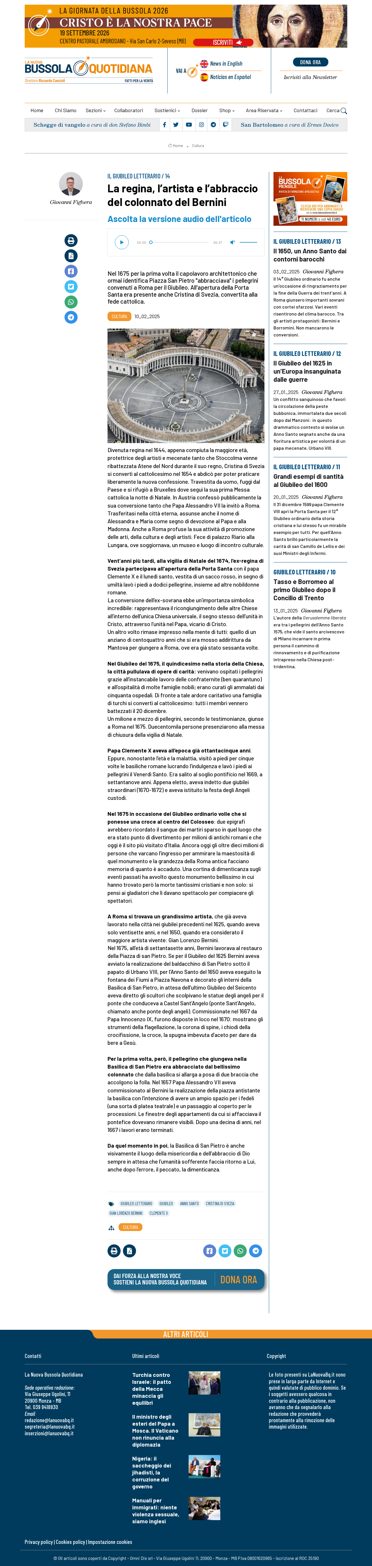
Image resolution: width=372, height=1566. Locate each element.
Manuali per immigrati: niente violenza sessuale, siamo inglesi (155, 1510)
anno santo (189, 1203)
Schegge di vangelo (59, 124)
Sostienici (165, 110)
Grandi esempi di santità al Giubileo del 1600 (308, 480)
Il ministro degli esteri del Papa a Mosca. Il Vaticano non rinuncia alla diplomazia (155, 1430)
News (226, 63)
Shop (225, 110)
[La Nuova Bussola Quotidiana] (89, 70)
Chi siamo (65, 110)
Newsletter (310, 77)
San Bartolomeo (262, 124)
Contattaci (305, 110)
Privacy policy (39, 1541)
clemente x (159, 1213)
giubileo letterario (136, 1203)
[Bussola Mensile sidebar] (310, 199)
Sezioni (94, 110)
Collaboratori (129, 110)
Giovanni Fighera (71, 202)
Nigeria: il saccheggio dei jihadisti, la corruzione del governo (151, 1472)
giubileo (166, 1203)
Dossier (200, 110)
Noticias (230, 76)
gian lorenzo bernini (126, 1213)
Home (37, 110)
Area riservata (262, 110)
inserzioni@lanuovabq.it (49, 1433)
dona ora (310, 61)
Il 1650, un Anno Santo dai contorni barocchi (309, 255)
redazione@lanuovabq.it (49, 1420)
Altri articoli (185, 1334)
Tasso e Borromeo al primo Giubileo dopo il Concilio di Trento (304, 589)
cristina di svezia (220, 1203)
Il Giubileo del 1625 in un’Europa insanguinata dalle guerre (307, 371)
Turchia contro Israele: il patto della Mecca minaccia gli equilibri (151, 1388)
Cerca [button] (334, 110)
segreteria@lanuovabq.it (50, 1426)
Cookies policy (70, 1541)
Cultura (198, 145)
